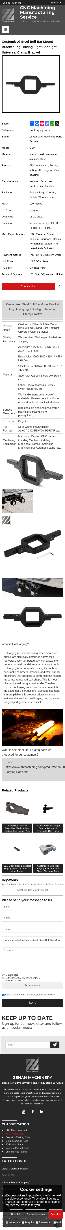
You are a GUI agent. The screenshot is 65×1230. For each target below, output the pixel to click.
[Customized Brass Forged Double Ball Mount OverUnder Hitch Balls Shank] (47, 808)
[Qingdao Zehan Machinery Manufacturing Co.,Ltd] (8, 14)
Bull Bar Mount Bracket (14, 884)
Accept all (56, 1214)
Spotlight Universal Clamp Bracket (45, 884)
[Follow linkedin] (41, 1111)
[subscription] (54, 1045)
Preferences (45, 1222)
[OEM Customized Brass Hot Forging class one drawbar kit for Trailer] (17, 849)
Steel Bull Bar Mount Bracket (32, 890)
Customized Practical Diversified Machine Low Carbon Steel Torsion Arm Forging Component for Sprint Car (17, 828)
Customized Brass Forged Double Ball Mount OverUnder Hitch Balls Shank (47, 828)
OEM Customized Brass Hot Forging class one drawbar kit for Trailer (17, 868)
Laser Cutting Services (15, 1168)
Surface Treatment (9, 411)
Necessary (14, 1222)
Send (32, 1002)
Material (7, 374)
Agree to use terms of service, (30, 994)
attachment (34, 985)
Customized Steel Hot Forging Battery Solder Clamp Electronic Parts (48, 868)
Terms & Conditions (46, 994)
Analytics (29, 1222)
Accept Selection (36, 1214)
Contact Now (28, 286)
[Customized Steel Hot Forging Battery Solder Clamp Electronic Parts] (47, 849)
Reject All (16, 1214)
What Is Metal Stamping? (16, 1182)
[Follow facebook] (32, 1111)
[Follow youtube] (23, 1111)
